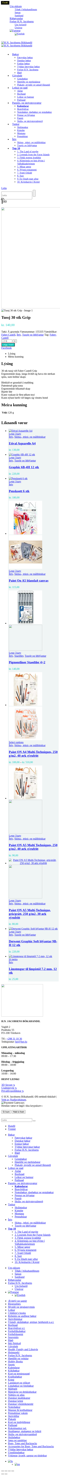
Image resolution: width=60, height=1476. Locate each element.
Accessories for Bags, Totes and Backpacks (31, 1446)
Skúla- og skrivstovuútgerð (30, 121)
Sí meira (13, 959)
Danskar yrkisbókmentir (20, 1404)
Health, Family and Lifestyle (23, 1349)
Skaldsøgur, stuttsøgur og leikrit (24, 1431)
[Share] (9, 1470)
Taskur (15, 124)
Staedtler (18, 655)
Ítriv (14, 139)
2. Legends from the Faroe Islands (33, 154)
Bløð (17, 1152)
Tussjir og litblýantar (27, 145)
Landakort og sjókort (19, 1382)
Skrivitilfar (13, 1416)
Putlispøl (19, 1180)
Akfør (20, 91)
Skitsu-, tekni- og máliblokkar (31, 142)
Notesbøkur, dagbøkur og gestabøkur (34, 112)
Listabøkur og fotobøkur (21, 1385)
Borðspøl (21, 94)
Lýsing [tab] (11, 353)
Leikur (11, 1310)
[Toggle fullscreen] (6, 1470)
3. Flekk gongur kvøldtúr (29, 157)
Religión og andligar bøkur (22, 1316)
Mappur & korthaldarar (20, 1410)
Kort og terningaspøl (19, 1373)
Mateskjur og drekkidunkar (22, 1391)
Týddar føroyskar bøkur (28, 66)
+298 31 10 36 (14, 1038)
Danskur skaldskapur (19, 1397)
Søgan (17, 12)
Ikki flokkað (14, 1343)
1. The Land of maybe (27, 151)
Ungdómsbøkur (16, 1452)
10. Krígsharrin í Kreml (28, 182)
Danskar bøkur (24, 60)
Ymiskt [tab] (12, 1129)
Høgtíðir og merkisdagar (28, 82)
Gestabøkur (22, 79)
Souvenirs (13, 1337)
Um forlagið (20, 24)
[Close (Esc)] (12, 1470)
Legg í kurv (8, 344)
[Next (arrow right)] (6, 1473)
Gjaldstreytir (9, 1087)
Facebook (6, 347)
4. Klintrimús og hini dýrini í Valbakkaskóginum (30, 1242)
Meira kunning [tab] (16, 356)
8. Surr (20, 176)
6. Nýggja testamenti (27, 169)
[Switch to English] (19, 34)
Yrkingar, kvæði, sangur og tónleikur (27, 1455)
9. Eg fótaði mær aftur (27, 179)
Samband (19, 1276)
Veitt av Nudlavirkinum (13, 1099)
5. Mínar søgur (24, 166)
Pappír (20, 118)
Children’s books (17, 1313)
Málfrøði (12, 1388)
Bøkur (15, 54)
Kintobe (21, 130)
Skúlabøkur (14, 1437)
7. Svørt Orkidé (24, 173)
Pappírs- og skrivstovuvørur (26, 102)
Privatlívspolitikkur (12, 1090)
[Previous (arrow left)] (2, 1473)
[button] (4, 188)
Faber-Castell (8, 334)
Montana (21, 133)
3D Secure (8, 1084)
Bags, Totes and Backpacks (22, 1443)
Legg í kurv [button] (15, 433)
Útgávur (19, 1289)
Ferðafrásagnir (15, 1334)
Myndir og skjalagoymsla (21, 1306)
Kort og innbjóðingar (19, 1422)
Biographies (14, 1303)
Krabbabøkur (15, 1376)
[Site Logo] (16, 44)
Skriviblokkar (15, 1319)
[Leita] (34, 193)
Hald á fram (18, 1112)
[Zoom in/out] (2, 1470)
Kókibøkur (14, 1370)
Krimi (11, 1379)
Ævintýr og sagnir (17, 1300)
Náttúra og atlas (16, 1394)
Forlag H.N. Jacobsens (22, 21)
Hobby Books (15, 1361)
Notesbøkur (14, 1407)
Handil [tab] (11, 1126)
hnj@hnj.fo (21, 1041)
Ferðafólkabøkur (17, 1331)
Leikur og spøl (20, 87)
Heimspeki (13, 1352)
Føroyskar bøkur (25, 57)
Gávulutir (17, 75)
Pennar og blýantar (26, 115)
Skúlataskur (22, 127)
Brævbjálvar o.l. (16, 1328)
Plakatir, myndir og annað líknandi (33, 85)
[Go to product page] (33, 430)
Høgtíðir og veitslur (18, 1358)
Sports (11, 1364)
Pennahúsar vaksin (18, 1413)
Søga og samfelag (17, 1440)
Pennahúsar (22, 136)
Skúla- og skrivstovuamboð (22, 1434)
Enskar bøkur (23, 63)
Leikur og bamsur (25, 97)
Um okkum (16, 6)
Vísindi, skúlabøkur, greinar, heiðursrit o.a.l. (31, 1322)
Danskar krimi (15, 1401)
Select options (16, 742)
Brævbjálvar (23, 109)
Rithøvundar (14, 1280)
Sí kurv (6, 1112)
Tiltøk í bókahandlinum (26, 9)
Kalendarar (14, 1367)
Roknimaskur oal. (17, 1428)
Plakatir (12, 1419)
